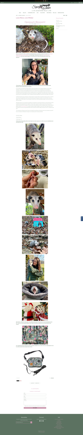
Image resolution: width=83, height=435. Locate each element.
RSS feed (57, 28)
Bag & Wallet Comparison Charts (59, 427)
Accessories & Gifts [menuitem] (31, 12)
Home (17, 15)
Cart (81, 2)
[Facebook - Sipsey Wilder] (39, 420)
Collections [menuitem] (42, 12)
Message (25, 399)
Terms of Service (58, 425)
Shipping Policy (59, 422)
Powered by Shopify (42, 432)
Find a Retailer (59, 428)
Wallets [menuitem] (24, 12)
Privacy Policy (59, 424)
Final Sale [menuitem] (54, 12)
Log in (72, 2)
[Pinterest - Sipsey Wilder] (66, 15)
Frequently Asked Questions (59, 419)
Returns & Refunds (59, 423)
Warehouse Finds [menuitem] (61, 12)
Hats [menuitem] (37, 12)
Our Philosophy (59, 421)
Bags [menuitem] (20, 12)
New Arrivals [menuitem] (49, 12)
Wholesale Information (59, 426)
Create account (76, 2)
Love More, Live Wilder (21, 15)
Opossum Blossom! (35, 22)
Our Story (59, 420)
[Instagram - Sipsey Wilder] (65, 15)
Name (24, 393)
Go (31, 422)
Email (24, 396)
